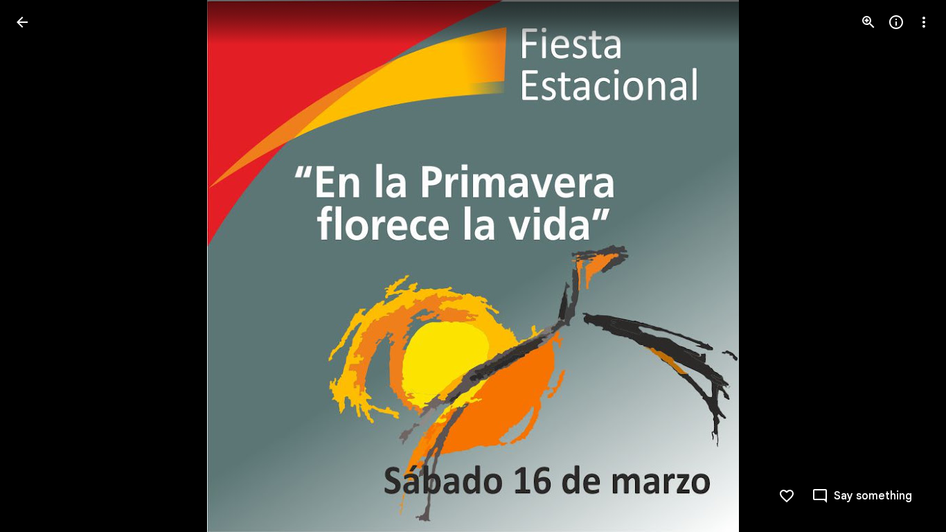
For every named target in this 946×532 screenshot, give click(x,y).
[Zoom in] (868, 22)
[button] (907, 266)
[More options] (924, 22)
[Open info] (896, 22)
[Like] (786, 496)
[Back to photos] (22, 22)
